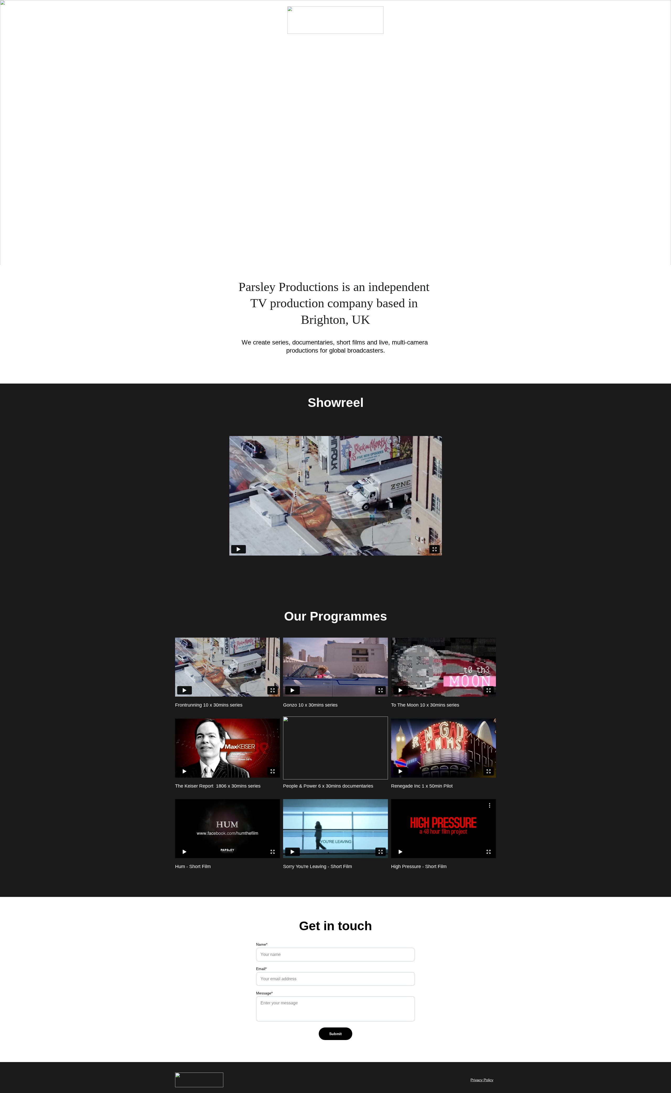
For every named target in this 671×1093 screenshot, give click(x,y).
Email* (261, 969)
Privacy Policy (481, 1080)
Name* (261, 944)
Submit (335, 1034)
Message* (264, 993)
